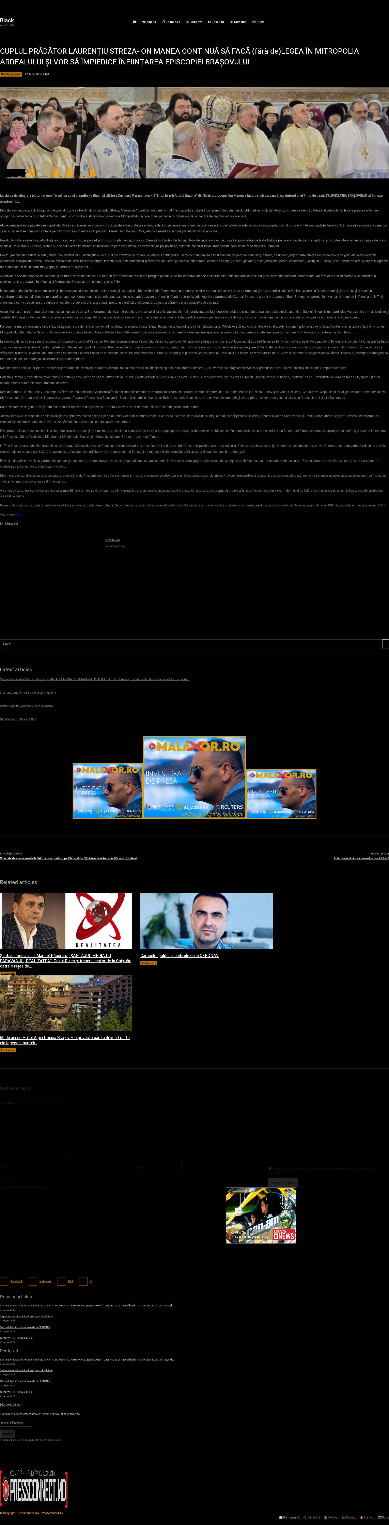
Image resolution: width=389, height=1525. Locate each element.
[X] (83, 1281)
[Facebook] (4, 1281)
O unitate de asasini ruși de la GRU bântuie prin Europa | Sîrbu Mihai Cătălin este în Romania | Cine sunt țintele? (68, 858)
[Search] (385, 643)
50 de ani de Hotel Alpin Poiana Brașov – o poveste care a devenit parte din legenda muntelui (65, 1040)
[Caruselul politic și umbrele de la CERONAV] (206, 921)
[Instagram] (33, 1281)
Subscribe (8, 1434)
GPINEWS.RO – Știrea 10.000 (16, 1338)
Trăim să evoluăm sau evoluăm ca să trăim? (361, 858)
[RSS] (62, 1281)
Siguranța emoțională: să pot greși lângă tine (26, 1316)
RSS (70, 1281)
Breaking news (8, 973)
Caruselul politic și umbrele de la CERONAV (179, 956)
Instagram (45, 1281)
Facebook (17, 1281)
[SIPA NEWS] (50, 588)
